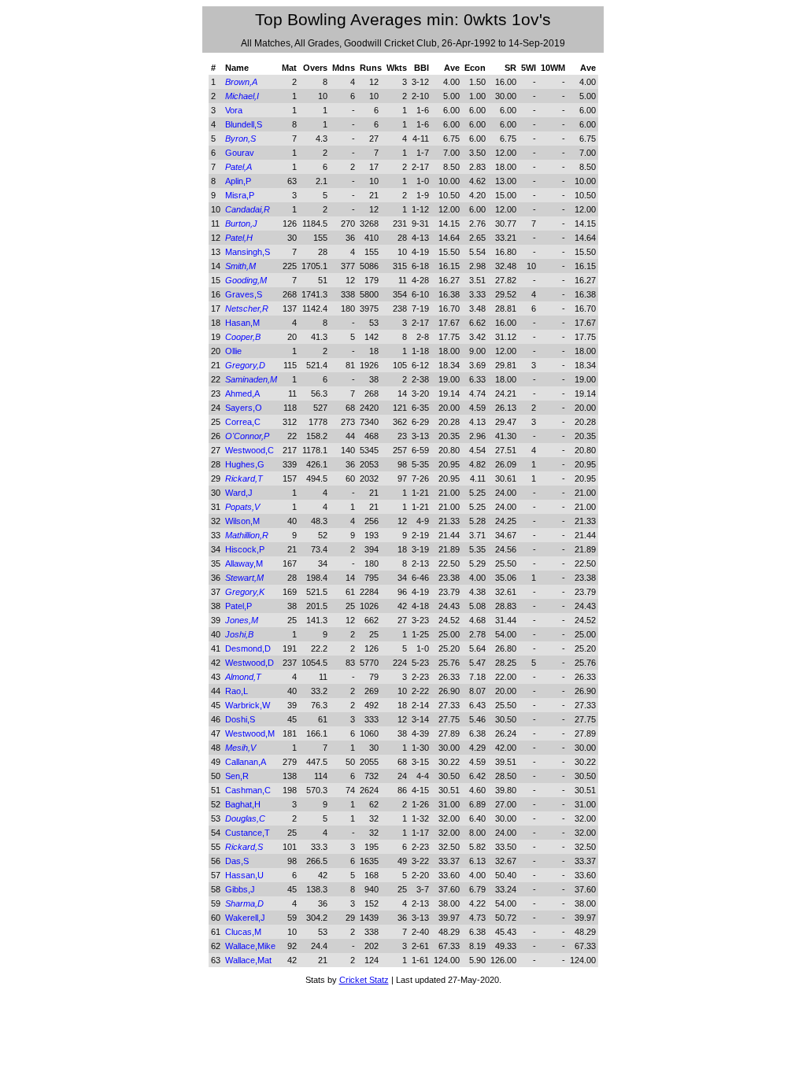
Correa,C (243, 422)
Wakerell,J (245, 917)
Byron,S (240, 138)
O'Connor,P (247, 436)
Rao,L (236, 691)
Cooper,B (243, 337)
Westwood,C (249, 450)
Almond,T (243, 677)
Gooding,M (246, 280)
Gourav (239, 152)
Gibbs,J (240, 889)
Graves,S (243, 294)
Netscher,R (246, 308)
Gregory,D (245, 365)
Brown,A (241, 82)
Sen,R (237, 776)
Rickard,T (244, 478)
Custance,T (247, 832)
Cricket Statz (364, 979)
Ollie (233, 351)
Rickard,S (244, 847)
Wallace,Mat (248, 960)
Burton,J (241, 223)
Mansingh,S (247, 252)
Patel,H (239, 237)
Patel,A (238, 167)
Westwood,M (250, 733)
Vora (233, 110)
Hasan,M (242, 322)
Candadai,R (247, 209)
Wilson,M (242, 521)
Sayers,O (243, 407)
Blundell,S (243, 124)
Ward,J (239, 492)
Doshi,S (240, 719)
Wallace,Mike (250, 946)
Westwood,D (249, 662)
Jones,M (241, 620)
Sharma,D (244, 903)
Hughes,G (244, 464)
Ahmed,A (242, 393)
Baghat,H (243, 804)
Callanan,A (245, 762)
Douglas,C (245, 818)
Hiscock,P (244, 549)
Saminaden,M (251, 379)
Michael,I (242, 96)
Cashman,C (248, 790)
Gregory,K (244, 592)
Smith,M (240, 266)
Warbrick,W (247, 705)
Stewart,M (244, 577)
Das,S (237, 861)
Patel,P (238, 606)
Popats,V (242, 507)
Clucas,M (243, 931)
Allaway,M (244, 563)
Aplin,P (238, 181)
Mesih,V (240, 747)
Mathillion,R (246, 535)
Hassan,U (244, 875)
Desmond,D (248, 648)
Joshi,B (239, 634)
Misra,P (239, 195)
